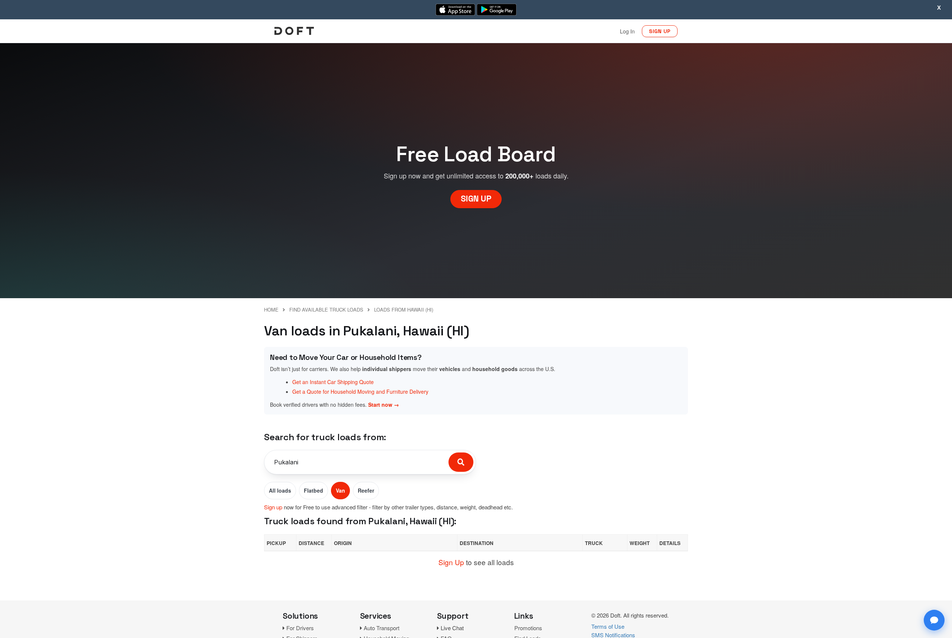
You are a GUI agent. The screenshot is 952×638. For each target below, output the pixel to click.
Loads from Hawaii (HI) (403, 309)
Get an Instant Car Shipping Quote (333, 382)
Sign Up (451, 562)
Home (271, 309)
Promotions (528, 628)
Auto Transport (381, 628)
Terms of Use (607, 626)
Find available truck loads (326, 309)
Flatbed (313, 490)
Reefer (366, 490)
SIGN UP (659, 31)
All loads (280, 490)
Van (340, 490)
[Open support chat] (934, 620)
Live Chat (452, 628)
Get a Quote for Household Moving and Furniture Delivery (360, 391)
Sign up (273, 507)
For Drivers (300, 628)
